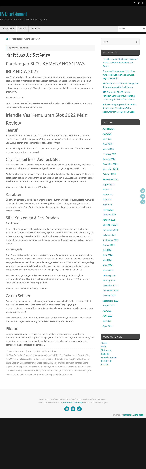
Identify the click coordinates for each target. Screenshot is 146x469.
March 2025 (108, 210)
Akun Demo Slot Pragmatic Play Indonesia (27, 355)
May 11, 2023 (34, 351)
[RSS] (143, 3)
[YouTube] (135, 3)
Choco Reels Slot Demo (46, 363)
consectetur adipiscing (73, 402)
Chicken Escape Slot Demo (24, 363)
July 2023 (107, 311)
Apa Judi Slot (53, 355)
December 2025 (110, 164)
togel (103, 346)
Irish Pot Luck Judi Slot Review (28, 55)
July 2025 (107, 189)
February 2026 (109, 154)
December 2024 (110, 225)
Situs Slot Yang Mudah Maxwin (73, 370)
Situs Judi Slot (51, 351)
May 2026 (107, 139)
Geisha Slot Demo (14, 370)
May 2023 (107, 321)
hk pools (105, 354)
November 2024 (110, 230)
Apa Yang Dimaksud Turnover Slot (75, 355)
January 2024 (109, 280)
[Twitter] (139, 3)
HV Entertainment (13, 14)
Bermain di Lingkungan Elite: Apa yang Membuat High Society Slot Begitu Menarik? (119, 75)
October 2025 (109, 174)
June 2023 (107, 316)
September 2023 (110, 301)
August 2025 (109, 184)
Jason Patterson (16, 351)
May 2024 (107, 260)
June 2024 (107, 255)
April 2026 (107, 144)
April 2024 (107, 265)
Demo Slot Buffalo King (38, 367)
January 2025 (109, 220)
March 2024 (108, 270)
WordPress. (138, 415)
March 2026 (108, 149)
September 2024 (110, 240)
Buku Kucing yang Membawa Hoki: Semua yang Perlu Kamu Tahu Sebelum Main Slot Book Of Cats (119, 108)
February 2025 (109, 214)
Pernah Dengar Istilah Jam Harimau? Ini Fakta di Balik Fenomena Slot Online (120, 63)
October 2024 (109, 235)
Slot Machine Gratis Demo (32, 374)
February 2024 (109, 275)
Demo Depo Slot (20, 367)
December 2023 (110, 285)
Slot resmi (106, 350)
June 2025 (107, 194)
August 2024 (109, 245)
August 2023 (109, 306)
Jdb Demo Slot (29, 370)
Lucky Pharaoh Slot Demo (47, 370)
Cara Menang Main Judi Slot (48, 359)
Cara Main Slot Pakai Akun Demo (20, 359)
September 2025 (110, 179)
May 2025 (107, 199)
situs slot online (108, 357)
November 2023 (110, 290)
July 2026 (107, 134)
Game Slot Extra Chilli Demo (78, 367)
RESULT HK (106, 361)
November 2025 (110, 169)
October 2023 (109, 295)
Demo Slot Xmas (57, 367)
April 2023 (107, 326)
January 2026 (109, 159)
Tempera (127, 415)
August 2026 (109, 129)
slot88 (104, 343)
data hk (104, 364)
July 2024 (107, 250)
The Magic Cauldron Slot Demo (58, 374)
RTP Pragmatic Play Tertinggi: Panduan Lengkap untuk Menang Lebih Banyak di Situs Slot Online (119, 96)
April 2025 (107, 204)
